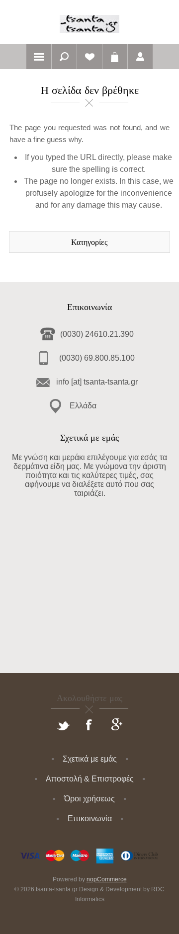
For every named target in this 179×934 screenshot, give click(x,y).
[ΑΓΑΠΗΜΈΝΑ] (89, 56)
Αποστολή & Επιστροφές (90, 779)
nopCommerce (107, 879)
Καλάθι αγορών (114, 56)
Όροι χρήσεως (89, 798)
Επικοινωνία (90, 818)
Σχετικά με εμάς (90, 759)
